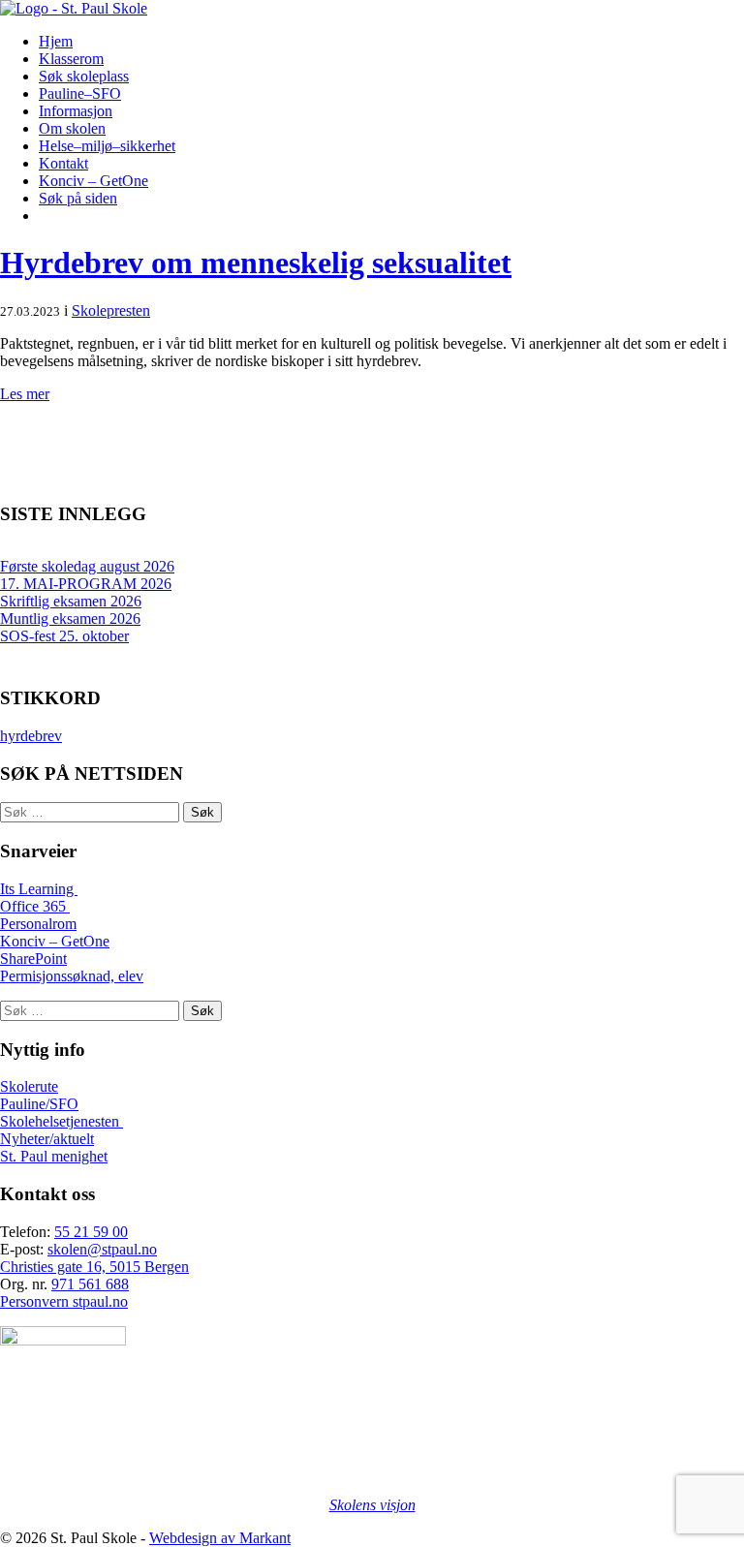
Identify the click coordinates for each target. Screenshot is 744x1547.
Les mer (24, 394)
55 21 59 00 (91, 1231)
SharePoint (33, 958)
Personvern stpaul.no (64, 1301)
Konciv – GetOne (93, 180)
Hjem (56, 41)
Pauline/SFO (39, 1104)
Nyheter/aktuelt (47, 1138)
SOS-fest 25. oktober (64, 636)
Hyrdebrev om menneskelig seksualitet (256, 262)
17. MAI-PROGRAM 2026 (85, 583)
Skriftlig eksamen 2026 (70, 601)
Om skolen (72, 128)
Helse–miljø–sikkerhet (107, 146)
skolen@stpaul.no (102, 1249)
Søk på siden (78, 198)
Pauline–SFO (80, 93)
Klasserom (71, 58)
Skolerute (29, 1086)
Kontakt (63, 163)
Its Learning (39, 889)
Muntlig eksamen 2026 (70, 618)
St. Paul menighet (54, 1156)
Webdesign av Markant (220, 1538)
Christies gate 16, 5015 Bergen (94, 1266)
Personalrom (38, 923)
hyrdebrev (31, 735)
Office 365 (35, 906)
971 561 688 (90, 1284)
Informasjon (75, 111)
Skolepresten (111, 310)
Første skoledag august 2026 (87, 566)
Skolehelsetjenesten (61, 1121)
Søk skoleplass (84, 76)
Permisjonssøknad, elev (71, 976)
